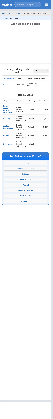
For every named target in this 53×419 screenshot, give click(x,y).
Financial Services (25, 190)
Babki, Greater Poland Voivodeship (8, 109)
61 (4, 85)
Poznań (5, 18)
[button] (27, 4)
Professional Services (25, 169)
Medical (25, 185)
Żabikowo (7, 144)
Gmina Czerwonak (8, 127)
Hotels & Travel (25, 196)
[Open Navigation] (46, 5)
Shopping (25, 163)
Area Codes (6, 13)
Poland (17, 13)
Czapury (6, 119)
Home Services (25, 179)
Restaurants (25, 201)
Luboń (6, 135)
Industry (25, 174)
